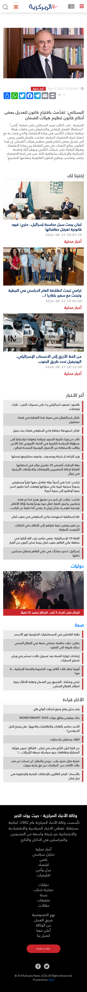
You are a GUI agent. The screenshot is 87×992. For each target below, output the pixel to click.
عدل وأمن (43, 869)
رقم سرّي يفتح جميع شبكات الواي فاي (57, 709)
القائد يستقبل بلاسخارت (65, 739)
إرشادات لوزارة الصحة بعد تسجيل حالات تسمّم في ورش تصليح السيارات (45, 658)
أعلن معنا (43, 930)
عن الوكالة (43, 925)
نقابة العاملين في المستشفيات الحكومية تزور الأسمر (47, 634)
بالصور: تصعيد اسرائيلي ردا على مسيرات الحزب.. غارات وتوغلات (46, 406)
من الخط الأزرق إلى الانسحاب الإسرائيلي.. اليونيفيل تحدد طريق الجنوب (49, 358)
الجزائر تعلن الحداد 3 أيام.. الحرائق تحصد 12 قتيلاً (50, 612)
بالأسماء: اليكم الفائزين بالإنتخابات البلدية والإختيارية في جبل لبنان (45, 776)
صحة (79, 624)
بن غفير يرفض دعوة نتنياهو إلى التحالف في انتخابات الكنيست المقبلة (47, 527)
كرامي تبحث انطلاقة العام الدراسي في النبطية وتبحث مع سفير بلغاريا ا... (45, 292)
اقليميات (43, 875)
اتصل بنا (43, 935)
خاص (44, 859)
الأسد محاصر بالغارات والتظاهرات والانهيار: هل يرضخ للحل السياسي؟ (44, 728)
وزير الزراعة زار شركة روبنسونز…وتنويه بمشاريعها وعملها (45, 456)
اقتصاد (43, 864)
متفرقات (43, 900)
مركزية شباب (43, 889)
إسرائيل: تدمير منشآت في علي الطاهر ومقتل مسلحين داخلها (46, 553)
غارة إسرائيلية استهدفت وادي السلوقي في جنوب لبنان (46, 516)
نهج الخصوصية (43, 914)
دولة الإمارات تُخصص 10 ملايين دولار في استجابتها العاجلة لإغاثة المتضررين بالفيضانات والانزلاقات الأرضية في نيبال (46, 469)
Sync (51, 979)
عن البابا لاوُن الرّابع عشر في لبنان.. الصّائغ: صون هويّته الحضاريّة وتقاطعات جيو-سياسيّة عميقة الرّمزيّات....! (46, 750)
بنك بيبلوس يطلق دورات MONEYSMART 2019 (49, 718)
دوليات (77, 565)
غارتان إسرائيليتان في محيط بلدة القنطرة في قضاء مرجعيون (49, 419)
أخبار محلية (73, 241)
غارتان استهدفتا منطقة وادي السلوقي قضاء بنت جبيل (46, 430)
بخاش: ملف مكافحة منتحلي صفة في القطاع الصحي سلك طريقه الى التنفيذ (47, 645)
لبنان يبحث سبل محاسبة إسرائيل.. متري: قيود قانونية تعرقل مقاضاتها (46, 226)
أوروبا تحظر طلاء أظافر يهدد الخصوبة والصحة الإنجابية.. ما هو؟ (45, 671)
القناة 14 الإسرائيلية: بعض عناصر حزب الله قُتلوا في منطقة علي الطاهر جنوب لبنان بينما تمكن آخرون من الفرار (44, 540)
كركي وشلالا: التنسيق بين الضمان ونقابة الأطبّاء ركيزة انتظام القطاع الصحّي (47, 684)
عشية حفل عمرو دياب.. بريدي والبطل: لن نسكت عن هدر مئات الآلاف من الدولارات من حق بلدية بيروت (45, 763)
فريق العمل (43, 919)
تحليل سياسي (43, 854)
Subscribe (43, 948)
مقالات (43, 905)
